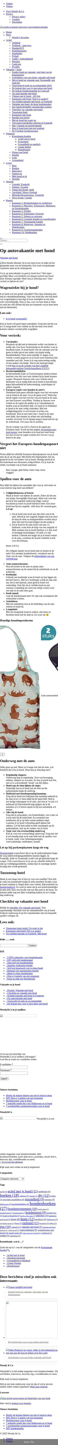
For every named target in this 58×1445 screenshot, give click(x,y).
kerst (15, 1219)
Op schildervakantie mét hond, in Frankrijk (32, 101)
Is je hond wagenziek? (16, 318)
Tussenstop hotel (20, 112)
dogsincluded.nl (7, 887)
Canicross (16, 64)
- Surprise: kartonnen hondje (19, 965)
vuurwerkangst (28, 1230)
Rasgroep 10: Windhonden (24, 232)
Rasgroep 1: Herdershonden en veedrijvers (32, 203)
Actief (9, 40)
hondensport (36, 1212)
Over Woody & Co (15, 11)
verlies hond (13, 1230)
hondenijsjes (43, 1209)
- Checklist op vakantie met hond (21, 993)
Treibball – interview (21, 45)
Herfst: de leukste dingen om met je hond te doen (29, 1095)
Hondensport (24, 149)
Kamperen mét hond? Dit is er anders (23, 931)
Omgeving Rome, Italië (23, 189)
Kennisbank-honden (21, 136)
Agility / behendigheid (22, 59)
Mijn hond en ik (19, 176)
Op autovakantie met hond (24, 93)
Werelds (15, 179)
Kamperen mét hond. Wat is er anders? (30, 99)
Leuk (14, 157)
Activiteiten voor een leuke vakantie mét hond (33, 77)
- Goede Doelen (13, 1263)
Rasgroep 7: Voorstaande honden (27, 222)
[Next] (3, 754)
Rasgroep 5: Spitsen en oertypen (27, 216)
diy (44, 1195)
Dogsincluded (6, 853)
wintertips (15, 1236)
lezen (28, 1219)
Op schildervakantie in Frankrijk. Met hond (26, 933)
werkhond (46, 1233)
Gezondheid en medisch (29, 144)
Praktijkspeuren (19, 51)
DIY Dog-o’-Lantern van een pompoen (24, 1098)
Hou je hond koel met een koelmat (28, 128)
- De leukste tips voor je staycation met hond (27, 1003)
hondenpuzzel (6, 1213)
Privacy (9, 14)
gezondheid (34, 1199)
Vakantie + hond (13, 69)
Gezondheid (17, 160)
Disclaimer (17, 22)
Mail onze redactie (38, 1386)
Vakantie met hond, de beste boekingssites (31, 104)
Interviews (17, 171)
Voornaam (5, 1070)
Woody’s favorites (20, 37)
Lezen (9, 163)
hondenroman (19, 1213)
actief (3, 1191)
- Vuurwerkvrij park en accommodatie (24, 1001)
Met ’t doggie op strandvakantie (27, 125)
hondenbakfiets (20, 1204)
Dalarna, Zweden (20, 187)
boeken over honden (21, 1403)
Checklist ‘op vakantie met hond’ (27, 109)
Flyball (15, 56)
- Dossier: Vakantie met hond (19, 990)
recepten (44, 1223)
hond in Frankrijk (11, 1216)
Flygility (16, 67)
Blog (14, 165)
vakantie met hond (32, 1227)
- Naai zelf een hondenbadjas (19, 963)
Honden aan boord (20, 117)
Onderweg (17, 173)
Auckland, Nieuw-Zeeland (24, 192)
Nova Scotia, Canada (22, 197)
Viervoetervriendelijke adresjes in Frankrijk (32, 123)
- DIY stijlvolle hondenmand (19, 960)
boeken (9, 1195)
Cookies (16, 19)
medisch (40, 1219)
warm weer (15, 1233)
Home (9, 32)
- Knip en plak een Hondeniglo (20, 979)
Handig (15, 155)
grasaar (50, 1199)
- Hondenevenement (15, 1258)
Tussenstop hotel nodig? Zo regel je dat (24, 928)
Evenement (23, 141)
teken (53, 1223)
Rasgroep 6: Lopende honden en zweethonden (34, 219)
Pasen (18, 1223)
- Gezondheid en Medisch (18, 1260)
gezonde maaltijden (13, 1199)
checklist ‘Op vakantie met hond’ (25, 907)
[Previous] (1, 754)
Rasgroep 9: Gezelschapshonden (27, 230)
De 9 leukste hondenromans (25, 131)
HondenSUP (18, 48)
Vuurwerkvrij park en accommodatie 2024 (32, 85)
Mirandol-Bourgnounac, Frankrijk (28, 195)
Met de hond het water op (24, 120)
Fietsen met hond (20, 152)
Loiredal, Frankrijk (21, 184)
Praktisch (10, 133)
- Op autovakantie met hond (19, 998)
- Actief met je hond (15, 1255)
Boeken (15, 168)
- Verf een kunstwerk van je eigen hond (24, 968)
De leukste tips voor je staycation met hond (32, 88)
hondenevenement (22, 1209)
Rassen (9, 200)
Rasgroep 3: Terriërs (21, 211)
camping (33, 1196)
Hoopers (16, 61)
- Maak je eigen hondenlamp (19, 973)
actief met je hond (23, 1191)
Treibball (16, 43)
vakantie (16, 1227)
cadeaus (24, 1196)
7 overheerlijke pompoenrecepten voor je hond (28, 1106)
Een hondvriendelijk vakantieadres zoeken (32, 107)
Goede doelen (24, 147)
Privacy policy (18, 16)
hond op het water (27, 1216)
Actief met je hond (26, 139)
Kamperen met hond (21, 115)
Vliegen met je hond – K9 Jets (26, 96)
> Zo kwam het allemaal (11, 1162)
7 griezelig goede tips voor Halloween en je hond (29, 1103)
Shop (8, 35)
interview (42, 1215)
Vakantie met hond (9, 258)
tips (5, 1226)
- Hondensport (12, 1266)
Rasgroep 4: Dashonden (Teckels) (28, 214)
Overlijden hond (7, 1223)
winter (4, 1235)
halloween (5, 1204)
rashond (30, 1223)
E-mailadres (6, 1064)
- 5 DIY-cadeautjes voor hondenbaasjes (24, 957)
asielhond (44, 1191)
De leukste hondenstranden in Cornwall (30, 91)
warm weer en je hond (32, 1233)
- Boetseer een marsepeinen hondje (22, 971)
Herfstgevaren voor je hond (19, 1101)
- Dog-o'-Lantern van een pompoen (22, 976)
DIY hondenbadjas (15, 1428)
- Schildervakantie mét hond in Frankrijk (25, 995)
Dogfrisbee (17, 53)
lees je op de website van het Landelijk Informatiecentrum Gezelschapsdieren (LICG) (27, 367)
